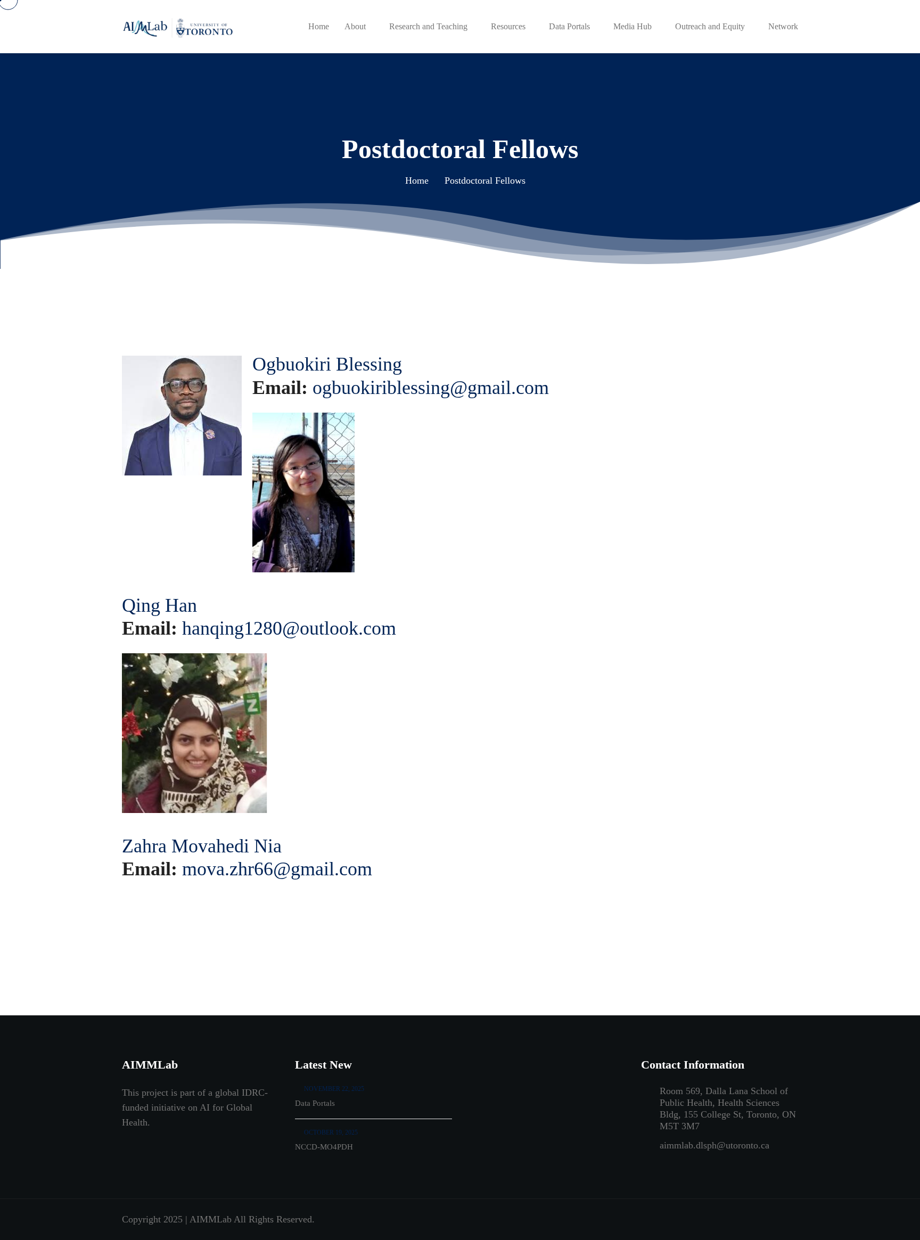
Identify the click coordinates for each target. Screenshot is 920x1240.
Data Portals (569, 26)
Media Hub (632, 26)
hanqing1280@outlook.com (289, 628)
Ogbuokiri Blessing (327, 364)
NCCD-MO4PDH (324, 1147)
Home (318, 26)
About (355, 26)
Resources (508, 26)
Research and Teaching (428, 26)
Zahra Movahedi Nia (202, 846)
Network (783, 26)
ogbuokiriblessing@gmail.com (431, 387)
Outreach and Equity (710, 26)
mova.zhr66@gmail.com (277, 869)
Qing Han (159, 605)
